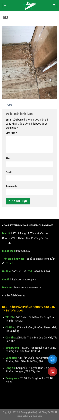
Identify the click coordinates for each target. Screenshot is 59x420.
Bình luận (11, 132)
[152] (29, 62)
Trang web (11, 186)
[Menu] (4, 5)
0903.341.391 (20, 271)
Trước (7, 104)
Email (8, 172)
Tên (8, 158)
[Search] (54, 5)
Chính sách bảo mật (13, 295)
